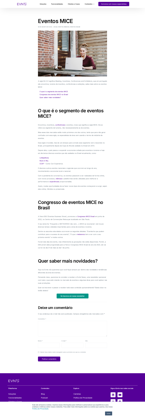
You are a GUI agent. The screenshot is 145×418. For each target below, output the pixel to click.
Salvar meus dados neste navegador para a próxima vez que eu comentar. (63, 352)
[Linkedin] (113, 394)
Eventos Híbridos (63, 27)
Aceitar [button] (108, 413)
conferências (60, 125)
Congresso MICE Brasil (86, 216)
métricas (59, 179)
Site (86, 341)
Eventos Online (75, 27)
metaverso (81, 234)
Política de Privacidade (40, 409)
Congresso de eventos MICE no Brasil (54, 94)
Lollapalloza (44, 158)
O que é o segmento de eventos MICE (54, 92)
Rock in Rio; (44, 161)
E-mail (64, 341)
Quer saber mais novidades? (50, 97)
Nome (40, 341)
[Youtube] (119, 394)
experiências (54, 182)
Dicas (55, 27)
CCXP (42, 164)
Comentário (42, 319)
